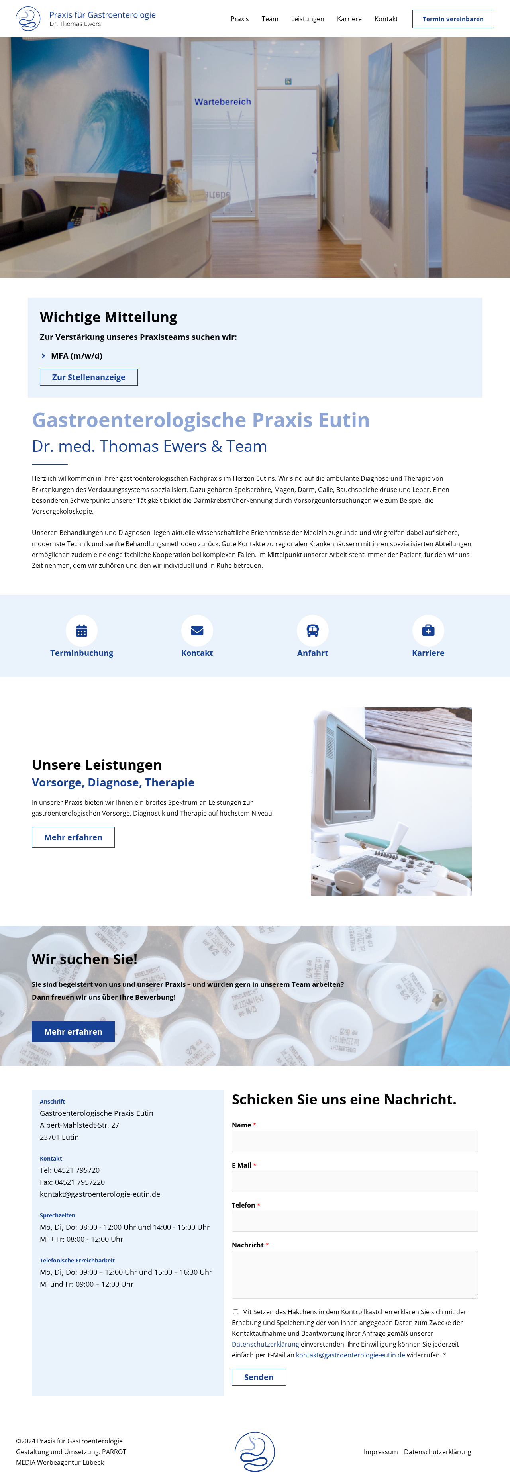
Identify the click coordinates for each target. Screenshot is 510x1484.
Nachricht (250, 1245)
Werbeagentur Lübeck (70, 1462)
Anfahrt (312, 652)
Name (244, 1125)
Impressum (381, 1451)
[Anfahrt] (313, 631)
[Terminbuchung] (82, 631)
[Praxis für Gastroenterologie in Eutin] (85, 18)
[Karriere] (428, 631)
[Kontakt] (197, 631)
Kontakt (386, 18)
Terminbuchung (81, 652)
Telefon (246, 1205)
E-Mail (244, 1165)
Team (270, 18)
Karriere (349, 18)
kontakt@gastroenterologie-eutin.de (350, 1355)
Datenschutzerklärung (265, 1344)
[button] (453, 19)
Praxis (240, 18)
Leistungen (307, 18)
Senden (259, 1377)
